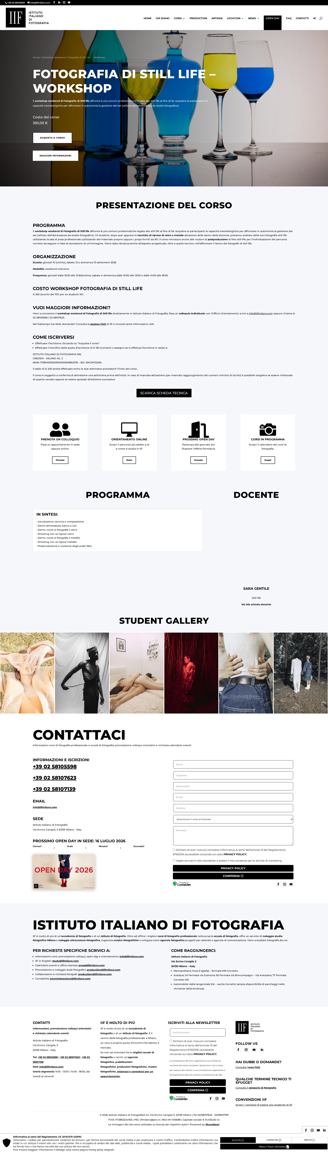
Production (198, 18)
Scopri (267, 460)
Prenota (60, 460)
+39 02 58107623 (54, 778)
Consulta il (256, 1087)
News (252, 18)
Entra (129, 460)
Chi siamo (162, 18)
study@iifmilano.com (65, 960)
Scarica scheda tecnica (164, 393)
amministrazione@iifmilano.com (70, 978)
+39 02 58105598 (55, 766)
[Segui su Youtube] (254, 1049)
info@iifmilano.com (261, 313)
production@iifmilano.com (103, 969)
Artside (217, 18)
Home (147, 18)
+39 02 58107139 (54, 789)
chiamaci (122, 1071)
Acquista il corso (52, 137)
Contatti (302, 18)
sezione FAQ (98, 324)
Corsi (178, 18)
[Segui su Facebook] (238, 1049)
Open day (272, 18)
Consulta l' (248, 1067)
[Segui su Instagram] (246, 1049)
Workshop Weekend (53, 57)
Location (233, 18)
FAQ (288, 18)
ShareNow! (212, 1124)
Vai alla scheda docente (256, 604)
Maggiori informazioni (55, 155)
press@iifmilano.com (92, 965)
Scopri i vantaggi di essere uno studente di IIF (264, 1104)
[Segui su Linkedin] (262, 1049)
